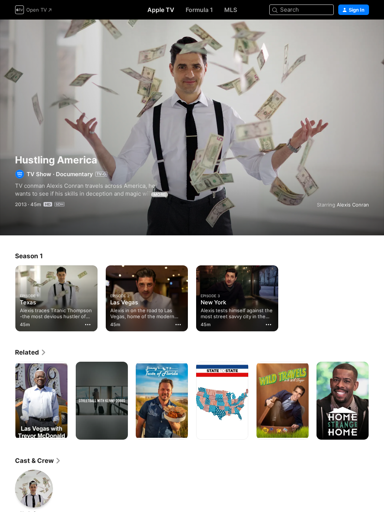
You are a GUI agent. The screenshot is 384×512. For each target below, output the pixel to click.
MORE (159, 194)
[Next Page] (376, 401)
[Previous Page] (7, 401)
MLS (230, 9)
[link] (30, 352)
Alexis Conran (353, 205)
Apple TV (160, 9)
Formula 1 (199, 9)
